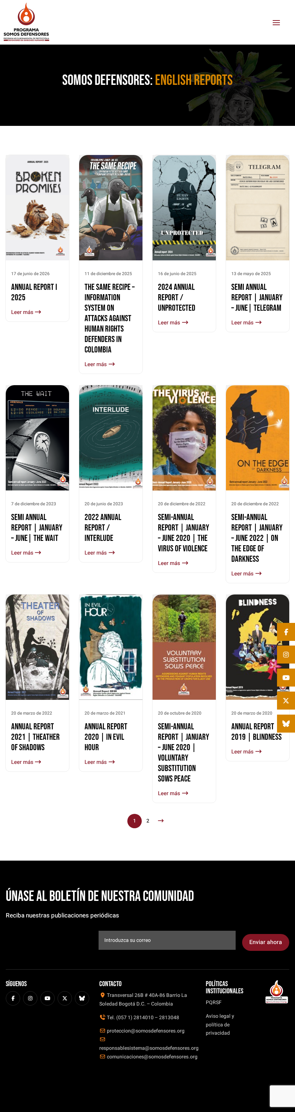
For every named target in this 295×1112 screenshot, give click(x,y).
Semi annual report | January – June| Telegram (256, 297)
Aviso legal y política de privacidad (220, 1024)
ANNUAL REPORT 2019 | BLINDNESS (256, 731)
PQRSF (214, 1002)
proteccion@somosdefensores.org (145, 1031)
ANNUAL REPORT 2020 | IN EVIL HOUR (106, 737)
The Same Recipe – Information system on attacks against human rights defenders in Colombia (110, 318)
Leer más (23, 312)
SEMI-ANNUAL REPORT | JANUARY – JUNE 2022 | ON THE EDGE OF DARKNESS (256, 538)
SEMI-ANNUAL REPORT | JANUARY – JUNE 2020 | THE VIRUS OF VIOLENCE (183, 533)
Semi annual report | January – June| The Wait (36, 527)
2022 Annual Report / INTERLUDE (103, 527)
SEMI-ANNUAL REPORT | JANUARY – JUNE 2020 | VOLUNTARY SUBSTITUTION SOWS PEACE (183, 752)
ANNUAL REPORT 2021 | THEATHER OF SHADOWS (35, 737)
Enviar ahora (265, 942)
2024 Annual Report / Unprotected (176, 297)
